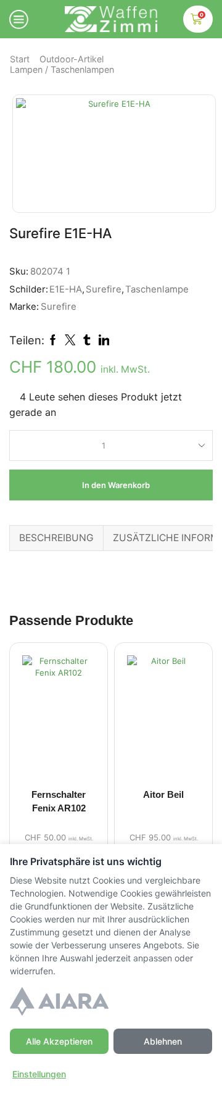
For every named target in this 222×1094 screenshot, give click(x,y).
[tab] (56, 537)
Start (20, 59)
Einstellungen (39, 1074)
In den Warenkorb (116, 485)
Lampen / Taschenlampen (62, 69)
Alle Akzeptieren (59, 1041)
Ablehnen (163, 1041)
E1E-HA (65, 289)
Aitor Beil (163, 795)
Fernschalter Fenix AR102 (58, 801)
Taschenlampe (157, 289)
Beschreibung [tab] (56, 538)
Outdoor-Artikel (71, 59)
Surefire (103, 289)
